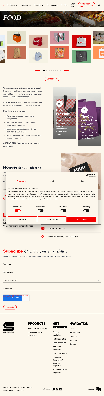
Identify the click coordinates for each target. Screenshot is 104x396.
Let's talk (50, 79)
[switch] (40, 210)
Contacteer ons (85, 5)
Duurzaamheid (52, 5)
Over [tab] (82, 181)
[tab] (44, 70)
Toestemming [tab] (21, 181)
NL (99, 5)
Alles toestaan (82, 219)
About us (73, 340)
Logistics (73, 336)
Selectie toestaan (52, 219)
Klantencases (26, 5)
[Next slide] (66, 71)
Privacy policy (8, 390)
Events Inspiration (60, 353)
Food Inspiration (59, 343)
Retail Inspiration (59, 339)
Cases (72, 328)
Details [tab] (52, 181)
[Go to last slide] (37, 71)
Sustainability (75, 332)
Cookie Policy (19, 390)
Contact (73, 344)
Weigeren (22, 219)
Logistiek (64, 5)
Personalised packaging (37, 328)
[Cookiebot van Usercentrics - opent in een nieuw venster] (87, 175)
